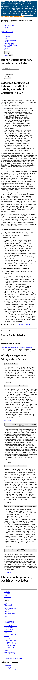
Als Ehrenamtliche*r (10, 644)
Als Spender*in (8, 642)
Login (6, 50)
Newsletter (7, 29)
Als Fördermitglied (9, 645)
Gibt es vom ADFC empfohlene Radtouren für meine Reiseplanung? (21, 550)
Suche (6, 55)
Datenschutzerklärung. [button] (27, 15)
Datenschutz (8, 667)
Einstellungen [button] (10, 16)
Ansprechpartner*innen (11, 654)
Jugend (6, 41)
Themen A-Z (8, 605)
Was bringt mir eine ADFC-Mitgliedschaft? (16, 385)
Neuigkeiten (8, 593)
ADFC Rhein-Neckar (10, 45)
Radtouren (7, 597)
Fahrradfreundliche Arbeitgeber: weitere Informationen (17, 347)
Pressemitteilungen (9, 652)
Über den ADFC (9, 627)
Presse (6, 48)
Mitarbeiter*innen (9, 613)
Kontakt (6, 636)
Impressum (7, 665)
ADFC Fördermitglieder (11, 634)
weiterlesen (7, 420)
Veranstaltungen (9, 43)
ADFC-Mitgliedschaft (10, 640)
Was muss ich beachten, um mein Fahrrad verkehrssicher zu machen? (20, 424)
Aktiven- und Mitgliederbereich (13, 658)
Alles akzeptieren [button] (19, 16)
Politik (6, 38)
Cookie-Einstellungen (10, 669)
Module (6, 611)
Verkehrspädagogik (10, 40)
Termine (6, 595)
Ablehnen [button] (3, 16)
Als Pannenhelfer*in (10, 647)
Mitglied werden (9, 25)
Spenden (7, 27)
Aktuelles (7, 36)
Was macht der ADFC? (11, 363)
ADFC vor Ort (8, 629)
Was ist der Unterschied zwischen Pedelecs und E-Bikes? (20, 506)
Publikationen (8, 631)
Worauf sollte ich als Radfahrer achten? (15, 466)
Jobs (5, 632)
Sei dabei (7, 46)
